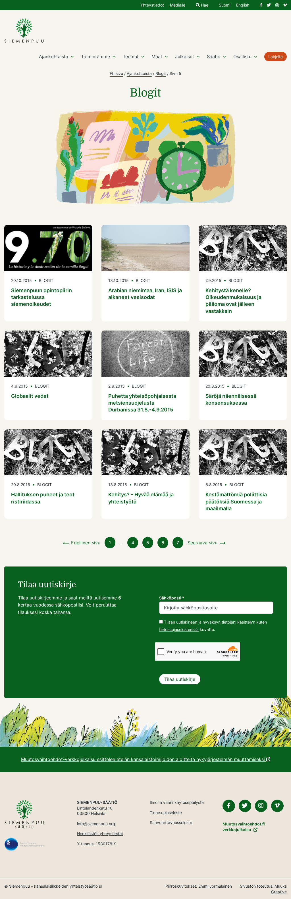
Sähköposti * (171, 597)
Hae (204, 5)
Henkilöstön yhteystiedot (100, 833)
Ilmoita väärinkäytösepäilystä (177, 802)
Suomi (224, 5)
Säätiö (214, 56)
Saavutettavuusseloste (171, 822)
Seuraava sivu (202, 542)
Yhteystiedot (152, 5)
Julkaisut (184, 56)
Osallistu (242, 56)
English (242, 5)
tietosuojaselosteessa (179, 629)
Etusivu (116, 73)
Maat (156, 56)
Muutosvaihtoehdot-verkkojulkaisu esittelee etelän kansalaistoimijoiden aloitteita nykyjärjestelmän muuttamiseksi (143, 759)
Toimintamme (95, 56)
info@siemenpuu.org (96, 823)
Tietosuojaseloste (166, 812)
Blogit (160, 73)
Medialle (177, 5)
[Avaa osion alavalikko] (72, 56)
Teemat (131, 56)
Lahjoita (275, 56)
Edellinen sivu (85, 542)
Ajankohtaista (53, 56)
